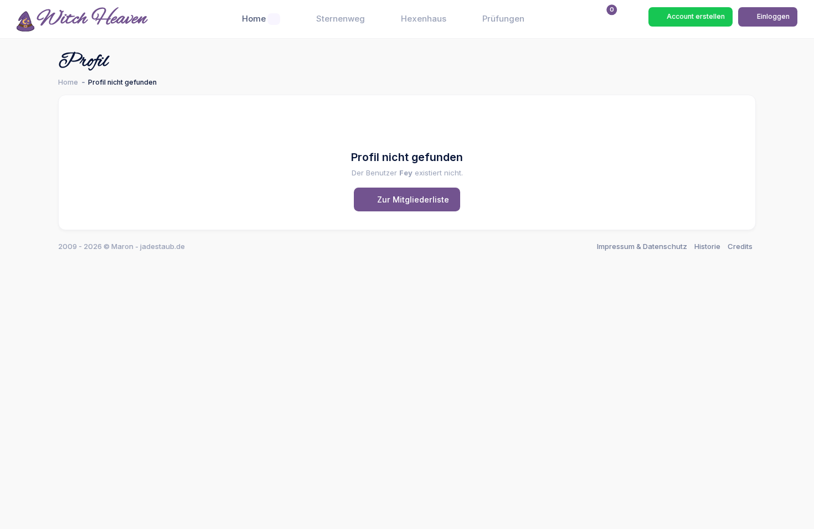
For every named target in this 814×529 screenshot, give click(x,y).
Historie (707, 246)
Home (68, 82)
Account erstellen (695, 16)
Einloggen (772, 16)
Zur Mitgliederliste (412, 199)
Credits (740, 246)
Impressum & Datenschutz (642, 246)
